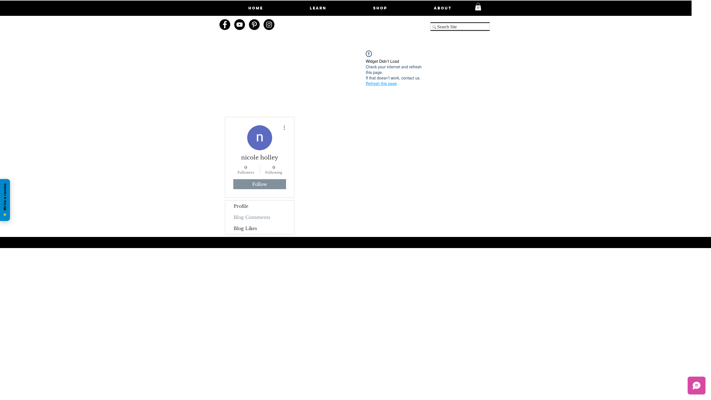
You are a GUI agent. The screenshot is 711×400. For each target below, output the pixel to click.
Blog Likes (245, 228)
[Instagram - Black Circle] (269, 24)
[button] (478, 6)
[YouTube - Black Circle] (239, 24)
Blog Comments (252, 217)
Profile (241, 206)
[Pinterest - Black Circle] (254, 24)
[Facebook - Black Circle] (224, 24)
